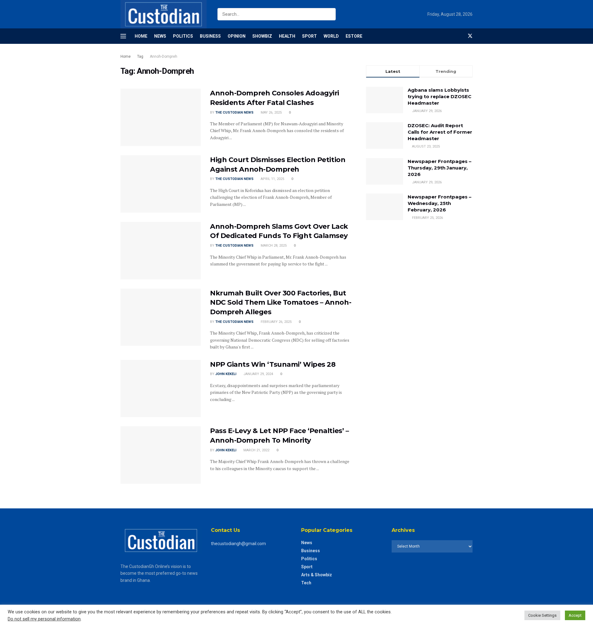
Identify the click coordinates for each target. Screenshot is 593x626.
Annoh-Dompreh (163, 56)
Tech (306, 582)
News (160, 36)
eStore (354, 36)
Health (287, 36)
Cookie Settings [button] (542, 615)
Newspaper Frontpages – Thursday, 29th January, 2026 (439, 167)
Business (210, 36)
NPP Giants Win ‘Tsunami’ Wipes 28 (272, 364)
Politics (183, 36)
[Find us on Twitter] (470, 36)
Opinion (237, 36)
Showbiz (262, 36)
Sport (309, 36)
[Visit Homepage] (163, 14)
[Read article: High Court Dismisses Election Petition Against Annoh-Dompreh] (160, 184)
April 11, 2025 (272, 179)
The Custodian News (234, 113)
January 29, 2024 (257, 374)
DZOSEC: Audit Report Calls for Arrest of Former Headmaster (440, 132)
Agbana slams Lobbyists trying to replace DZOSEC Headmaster (439, 96)
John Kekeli (225, 374)
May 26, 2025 (271, 113)
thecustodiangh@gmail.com (238, 543)
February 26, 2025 (276, 322)
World (331, 36)
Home (141, 36)
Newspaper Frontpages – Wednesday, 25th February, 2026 (439, 203)
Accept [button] (575, 615)
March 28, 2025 (273, 246)
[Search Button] (330, 14)
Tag (140, 56)
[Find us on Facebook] (459, 36)
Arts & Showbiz (316, 574)
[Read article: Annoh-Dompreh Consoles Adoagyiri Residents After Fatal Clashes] (160, 117)
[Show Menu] (123, 36)
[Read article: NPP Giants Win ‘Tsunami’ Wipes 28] (160, 388)
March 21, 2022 (255, 450)
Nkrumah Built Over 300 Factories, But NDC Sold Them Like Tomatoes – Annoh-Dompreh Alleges (280, 302)
